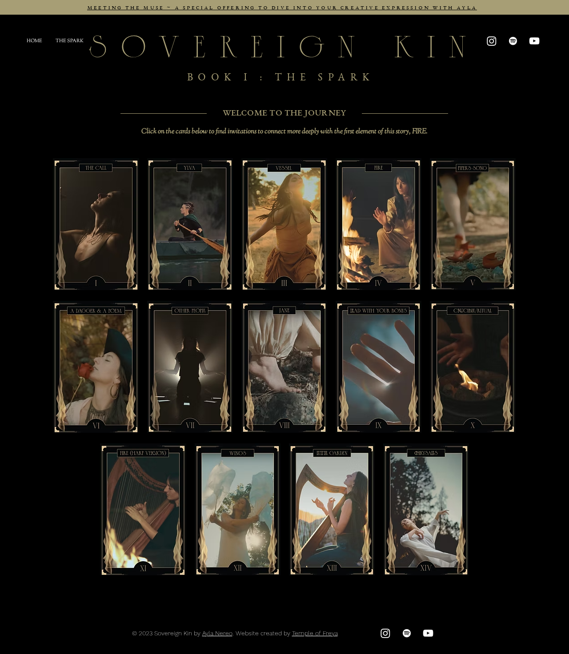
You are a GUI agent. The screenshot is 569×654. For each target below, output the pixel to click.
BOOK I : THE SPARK (284, 78)
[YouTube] (534, 41)
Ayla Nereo (217, 633)
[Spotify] (513, 41)
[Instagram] (385, 633)
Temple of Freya (315, 633)
